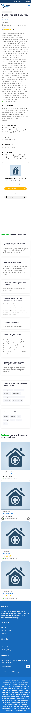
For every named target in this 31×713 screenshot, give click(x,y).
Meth (5, 423)
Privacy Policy (6, 650)
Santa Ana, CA (16, 393)
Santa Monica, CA (19, 390)
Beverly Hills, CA (8, 397)
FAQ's (4, 633)
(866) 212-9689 (12, 189)
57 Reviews (14, 29)
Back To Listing (7, 11)
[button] (29, 5)
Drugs (19, 416)
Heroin (12, 420)
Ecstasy (6, 420)
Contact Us (6, 644)
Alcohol (6, 416)
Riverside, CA (7, 400)
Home (4, 627)
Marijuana (19, 420)
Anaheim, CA (7, 393)
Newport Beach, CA (17, 400)
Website (10, 197)
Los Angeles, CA (8, 390)
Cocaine (13, 416)
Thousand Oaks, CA (19, 397)
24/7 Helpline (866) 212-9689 (21, 1)
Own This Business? (7, 20)
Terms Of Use (6, 647)
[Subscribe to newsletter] (28, 666)
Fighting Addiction (8, 630)
